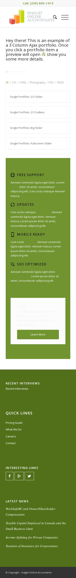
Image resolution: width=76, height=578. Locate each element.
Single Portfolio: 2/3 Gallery (27, 112)
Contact (10, 443)
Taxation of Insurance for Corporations (32, 546)
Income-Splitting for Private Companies (32, 537)
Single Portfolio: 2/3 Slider (26, 97)
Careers (11, 436)
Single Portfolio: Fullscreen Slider (31, 143)
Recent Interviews (17, 389)
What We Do (14, 429)
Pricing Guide (14, 423)
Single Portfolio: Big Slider (26, 128)
